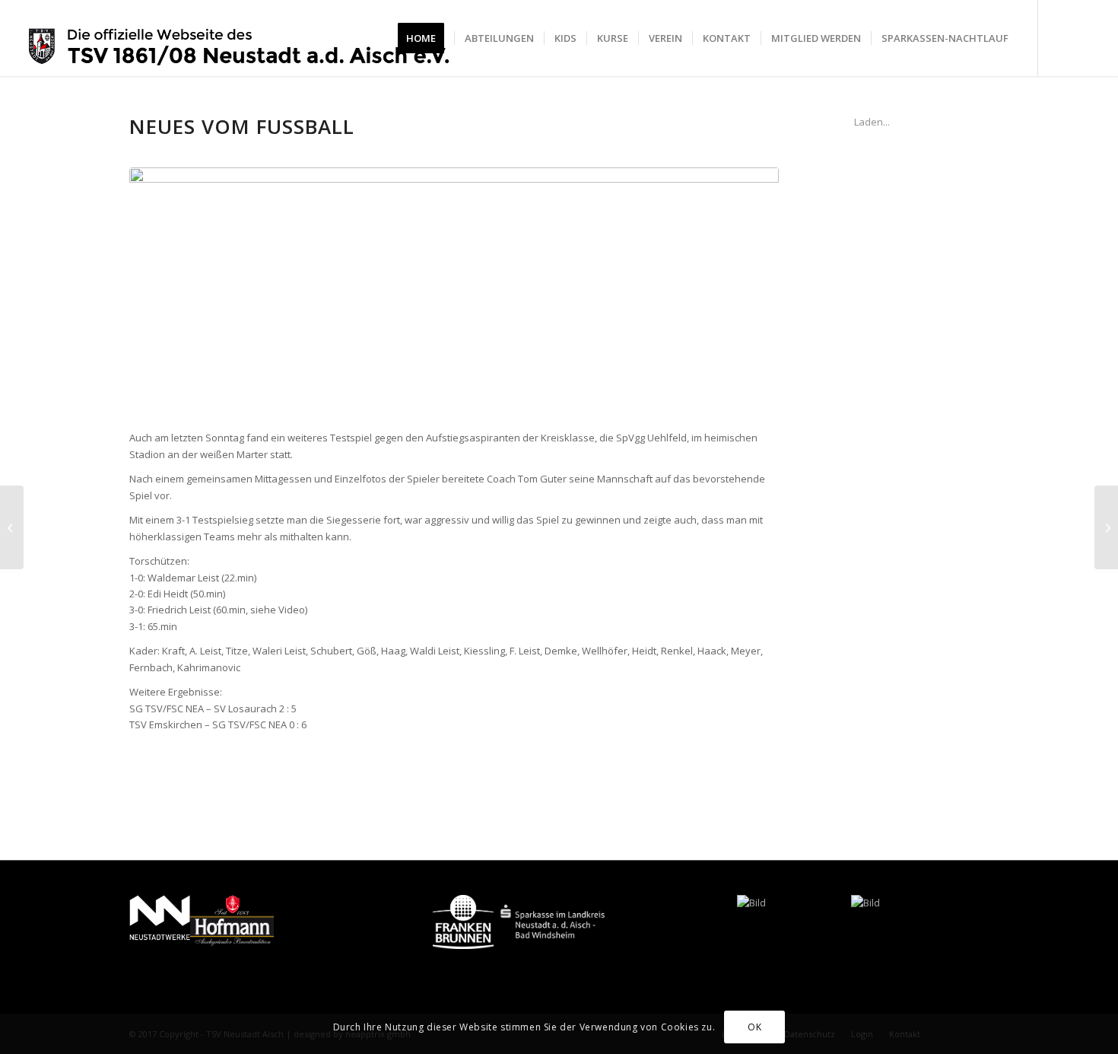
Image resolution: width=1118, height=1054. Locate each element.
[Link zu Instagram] (1084, 37)
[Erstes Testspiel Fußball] (12, 527)
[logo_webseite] (239, 38)
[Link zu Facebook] (1061, 37)
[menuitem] (426, 38)
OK (754, 1027)
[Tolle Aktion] (1106, 527)
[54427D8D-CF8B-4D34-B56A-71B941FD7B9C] (454, 290)
